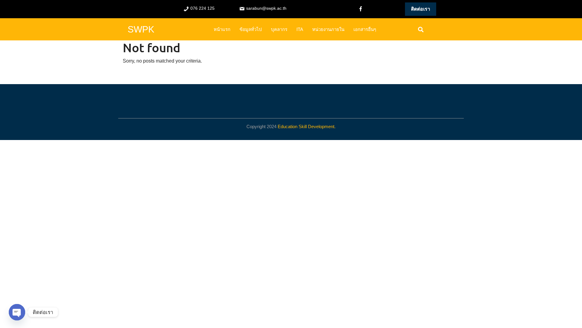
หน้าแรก (222, 29)
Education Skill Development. (307, 126)
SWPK (141, 29)
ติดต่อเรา (420, 9)
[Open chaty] (17, 312)
